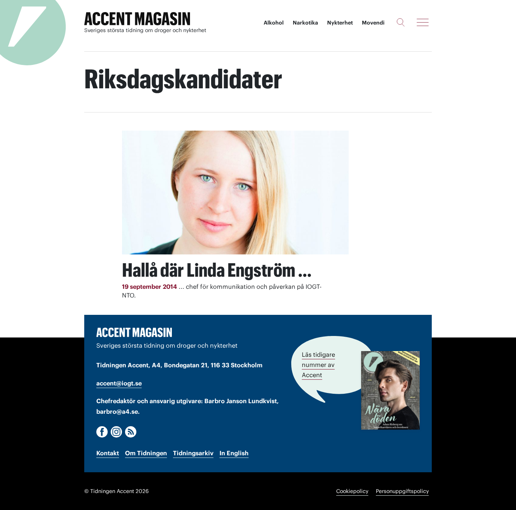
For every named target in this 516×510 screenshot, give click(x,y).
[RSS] (130, 432)
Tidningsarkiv (193, 453)
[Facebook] (102, 432)
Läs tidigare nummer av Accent (318, 365)
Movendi (373, 22)
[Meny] (423, 22)
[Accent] (134, 332)
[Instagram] (116, 432)
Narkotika (305, 22)
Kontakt (107, 453)
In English (234, 453)
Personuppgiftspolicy (402, 491)
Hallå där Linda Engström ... (217, 270)
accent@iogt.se (119, 383)
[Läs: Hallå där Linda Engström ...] (235, 192)
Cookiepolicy (352, 491)
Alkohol (274, 22)
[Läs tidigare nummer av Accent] (390, 390)
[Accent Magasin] (137, 19)
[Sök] (401, 22)
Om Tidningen (146, 453)
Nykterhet (340, 22)
